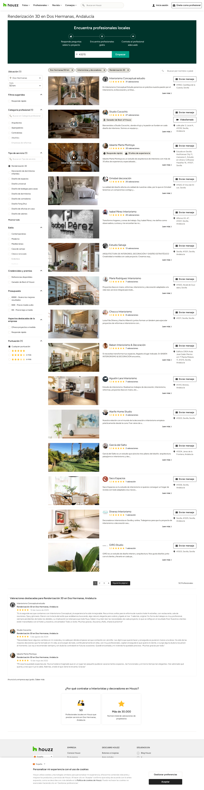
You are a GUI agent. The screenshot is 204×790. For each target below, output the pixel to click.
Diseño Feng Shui (19, 204)
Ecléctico (16, 259)
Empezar (120, 54)
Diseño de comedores (21, 199)
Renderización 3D (19, 166)
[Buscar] (83, 5)
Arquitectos (17, 123)
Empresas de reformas (21, 143)
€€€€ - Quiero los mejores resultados (23, 298)
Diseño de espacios (20, 179)
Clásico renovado (19, 254)
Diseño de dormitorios (21, 194)
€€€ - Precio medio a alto (22, 305)
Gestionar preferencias (165, 774)
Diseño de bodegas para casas (25, 189)
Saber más (40, 679)
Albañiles (15, 138)
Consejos (70, 5)
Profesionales (40, 5)
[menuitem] (26, 5)
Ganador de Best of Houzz (23, 282)
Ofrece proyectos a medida (23, 327)
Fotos (25, 5)
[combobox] (102, 5)
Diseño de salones (19, 214)
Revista (56, 5)
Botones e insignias (110, 753)
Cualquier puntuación (21, 346)
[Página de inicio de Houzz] (10, 5)
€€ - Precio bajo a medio (22, 310)
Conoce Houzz (73, 753)
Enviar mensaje (186, 79)
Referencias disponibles (22, 277)
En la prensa (72, 757)
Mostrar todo (14, 220)
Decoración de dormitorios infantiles (23, 172)
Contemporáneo (19, 234)
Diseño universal (19, 184)
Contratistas (17, 133)
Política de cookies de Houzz (89, 780)
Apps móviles (108, 757)
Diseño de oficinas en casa (23, 209)
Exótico (15, 264)
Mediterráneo (17, 244)
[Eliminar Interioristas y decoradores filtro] (104, 70)
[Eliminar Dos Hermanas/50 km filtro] (72, 70)
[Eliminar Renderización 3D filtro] (128, 70)
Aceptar (165, 781)
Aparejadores (17, 128)
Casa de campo (18, 249)
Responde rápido (19, 101)
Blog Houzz (146, 753)
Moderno (15, 239)
